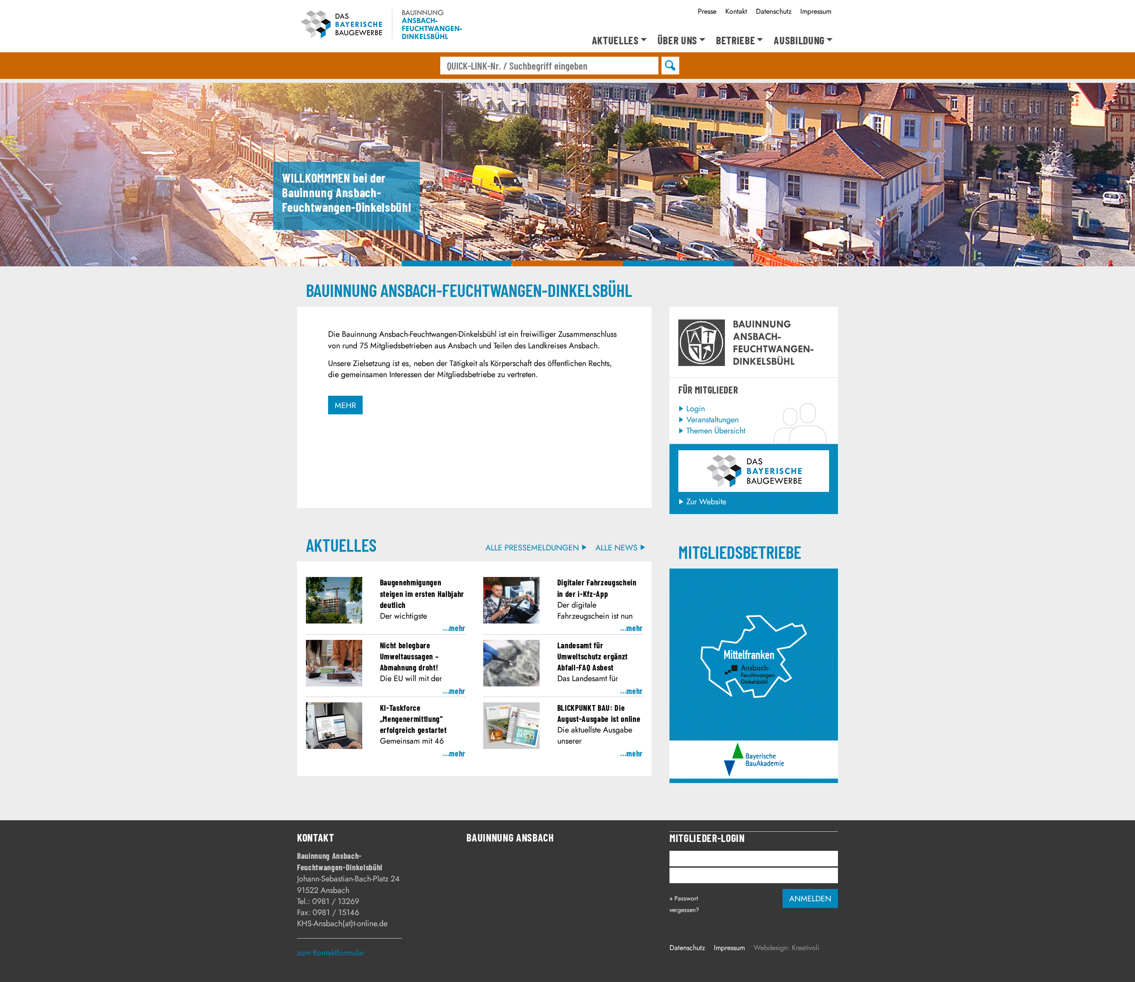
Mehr (345, 405)
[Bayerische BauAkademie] (754, 748)
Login (695, 408)
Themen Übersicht (715, 430)
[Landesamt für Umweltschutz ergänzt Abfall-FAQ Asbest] (511, 684)
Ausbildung (799, 41)
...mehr (454, 628)
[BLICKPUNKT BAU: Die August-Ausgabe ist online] (511, 746)
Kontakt (736, 11)
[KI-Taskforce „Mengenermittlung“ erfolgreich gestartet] (334, 746)
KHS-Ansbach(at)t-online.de (342, 923)
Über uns (677, 41)
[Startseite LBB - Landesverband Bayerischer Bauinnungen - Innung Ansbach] (379, 26)
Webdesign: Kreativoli (786, 948)
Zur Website (706, 501)
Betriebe (735, 41)
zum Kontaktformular (330, 953)
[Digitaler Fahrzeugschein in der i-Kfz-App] (511, 621)
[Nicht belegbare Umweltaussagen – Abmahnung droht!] (334, 684)
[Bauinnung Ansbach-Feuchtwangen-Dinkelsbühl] (753, 578)
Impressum (815, 11)
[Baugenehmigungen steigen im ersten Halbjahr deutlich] (334, 621)
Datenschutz (773, 11)
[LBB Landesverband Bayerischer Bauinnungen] (754, 471)
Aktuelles (615, 41)
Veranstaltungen (712, 419)
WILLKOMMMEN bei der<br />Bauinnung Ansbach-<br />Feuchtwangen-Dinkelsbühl (457, 263)
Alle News (616, 547)
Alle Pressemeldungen (532, 547)
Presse (707, 11)
